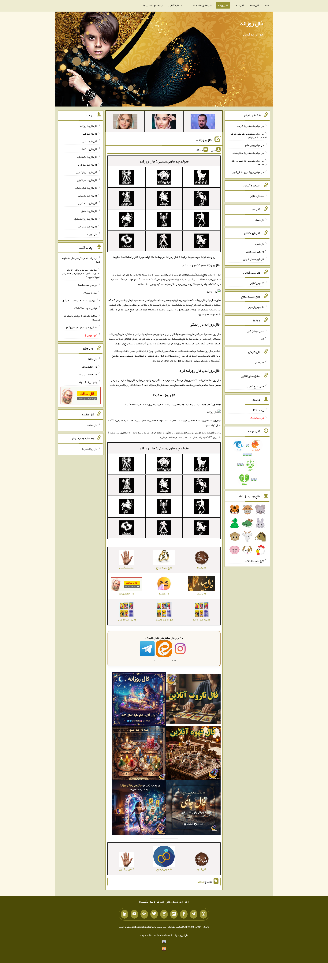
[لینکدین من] (124, 914)
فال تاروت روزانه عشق (85, 218)
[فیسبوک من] (184, 914)
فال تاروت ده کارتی (87, 203)
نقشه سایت (146, 935)
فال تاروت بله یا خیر (87, 226)
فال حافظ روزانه (89, 366)
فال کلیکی (259, 362)
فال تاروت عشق (89, 211)
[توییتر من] (154, 914)
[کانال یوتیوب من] (134, 914)
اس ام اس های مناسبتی (200, 5)
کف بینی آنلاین (257, 283)
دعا (262, 338)
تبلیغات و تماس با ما (153, 5)
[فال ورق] (139, 808)
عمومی (200, 881)
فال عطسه (92, 425)
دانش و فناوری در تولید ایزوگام (81, 327)
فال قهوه (259, 243)
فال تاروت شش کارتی (86, 187)
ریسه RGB (258, 410)
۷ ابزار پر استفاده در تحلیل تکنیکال (81, 300)
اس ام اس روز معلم (254, 145)
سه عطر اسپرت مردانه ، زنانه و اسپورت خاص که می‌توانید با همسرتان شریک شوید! (81, 273)
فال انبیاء (259, 220)
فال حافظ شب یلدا (88, 374)
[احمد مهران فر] (203, 122)
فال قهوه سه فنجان (254, 251)
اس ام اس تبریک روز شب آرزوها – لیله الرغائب (249, 162)
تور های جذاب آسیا (87, 284)
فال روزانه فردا (164, 395)
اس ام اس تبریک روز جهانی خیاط (248, 153)
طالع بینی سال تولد (254, 560)
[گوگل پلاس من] (144, 914)
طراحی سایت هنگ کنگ (85, 308)
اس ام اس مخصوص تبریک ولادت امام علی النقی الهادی (249, 135)
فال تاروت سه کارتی (87, 164)
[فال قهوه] (193, 754)
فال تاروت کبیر (89, 133)
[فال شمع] (139, 754)
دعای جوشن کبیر (255, 330)
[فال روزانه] (139, 700)
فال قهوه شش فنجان (253, 259)
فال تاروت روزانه (88, 126)
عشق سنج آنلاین (256, 386)
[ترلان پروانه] (164, 122)
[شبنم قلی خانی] (125, 122)
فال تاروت (239, 5)
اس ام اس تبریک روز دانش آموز (248, 172)
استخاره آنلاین (176, 5)
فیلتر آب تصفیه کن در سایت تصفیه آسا (81, 259)
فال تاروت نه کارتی (87, 195)
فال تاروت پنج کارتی (87, 180)
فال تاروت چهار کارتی (86, 172)
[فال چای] (193, 808)
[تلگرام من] (193, 914)
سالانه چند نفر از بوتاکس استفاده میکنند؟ (82, 317)
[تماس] (164, 914)
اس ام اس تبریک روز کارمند (250, 126)
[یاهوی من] (203, 914)
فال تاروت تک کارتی (87, 156)
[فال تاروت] (193, 700)
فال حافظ (254, 5)
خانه (267, 5)
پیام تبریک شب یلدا (87, 382)
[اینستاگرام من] (174, 914)
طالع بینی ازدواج (256, 307)
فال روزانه (223, 5)
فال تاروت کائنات (88, 149)
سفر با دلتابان (90, 292)
